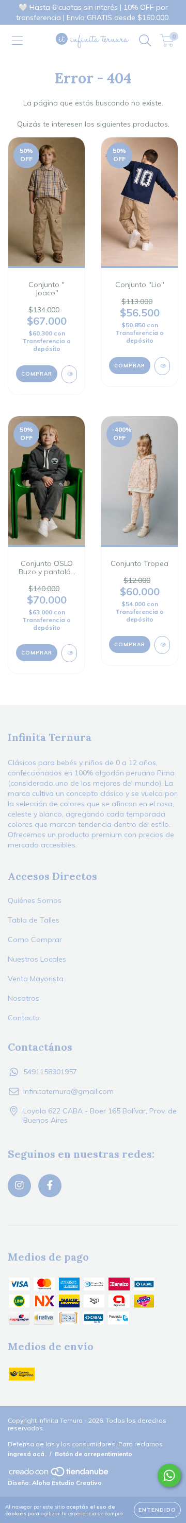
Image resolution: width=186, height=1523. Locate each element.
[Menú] (17, 41)
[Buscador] (145, 41)
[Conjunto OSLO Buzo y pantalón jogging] (69, 653)
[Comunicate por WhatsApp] (169, 1475)
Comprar (36, 373)
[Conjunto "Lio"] (162, 366)
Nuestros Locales (37, 959)
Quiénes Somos (34, 900)
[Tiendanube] (59, 1475)
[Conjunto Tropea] (162, 645)
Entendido (157, 1510)
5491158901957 (50, 1071)
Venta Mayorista (36, 978)
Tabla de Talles (33, 920)
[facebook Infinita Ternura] (49, 1185)
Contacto (24, 1017)
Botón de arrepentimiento (93, 1454)
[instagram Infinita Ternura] (19, 1185)
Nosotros (23, 998)
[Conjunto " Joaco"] (69, 374)
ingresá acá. (27, 1454)
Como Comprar (35, 939)
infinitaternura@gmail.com (68, 1091)
